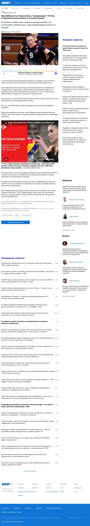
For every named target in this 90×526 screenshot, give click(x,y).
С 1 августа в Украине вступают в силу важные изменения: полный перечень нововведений (74, 67)
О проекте (5, 508)
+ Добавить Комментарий (15, 222)
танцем (18, 201)
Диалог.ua (64, 518)
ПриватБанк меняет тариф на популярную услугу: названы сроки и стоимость (75, 89)
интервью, (41, 92)
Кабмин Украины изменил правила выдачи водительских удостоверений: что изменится (75, 111)
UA (3, 8)
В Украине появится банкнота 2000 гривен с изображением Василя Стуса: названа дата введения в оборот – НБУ (75, 100)
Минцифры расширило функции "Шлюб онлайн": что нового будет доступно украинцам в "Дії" (74, 58)
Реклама (39, 508)
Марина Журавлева (13, 32)
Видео (17, 215)
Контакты (28, 508)
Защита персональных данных (12, 512)
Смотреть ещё (30, 471)
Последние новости (13, 258)
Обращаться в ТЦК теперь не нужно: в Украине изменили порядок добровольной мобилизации (73, 78)
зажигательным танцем (45, 208)
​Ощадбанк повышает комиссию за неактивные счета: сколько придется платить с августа (75, 130)
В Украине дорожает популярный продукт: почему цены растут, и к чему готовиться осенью (75, 120)
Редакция (17, 508)
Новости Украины (7, 215)
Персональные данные (54, 508)
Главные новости (72, 40)
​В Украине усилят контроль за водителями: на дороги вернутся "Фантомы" (75, 48)
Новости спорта (26, 215)
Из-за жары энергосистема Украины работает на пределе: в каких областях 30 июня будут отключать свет (74, 141)
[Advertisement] (29, 239)
